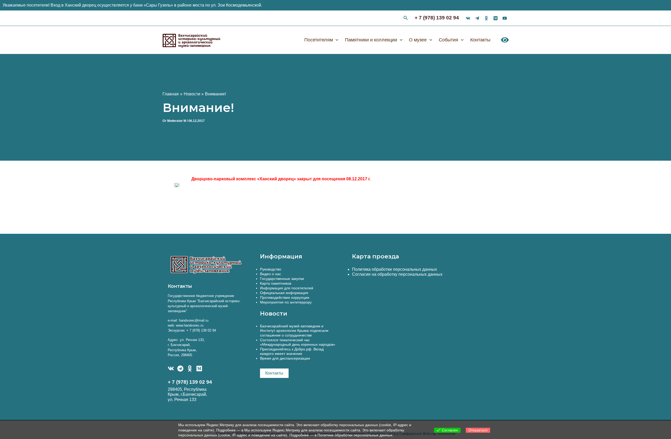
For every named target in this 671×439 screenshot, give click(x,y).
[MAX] (199, 368)
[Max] (495, 18)
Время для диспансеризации (285, 358)
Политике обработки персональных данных (354, 435)
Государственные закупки (282, 279)
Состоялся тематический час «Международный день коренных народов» (297, 342)
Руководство (270, 269)
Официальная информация (284, 293)
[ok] (486, 18)
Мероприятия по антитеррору (286, 302)
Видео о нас (270, 274)
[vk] (468, 18)
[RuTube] (504, 18)
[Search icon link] (405, 18)
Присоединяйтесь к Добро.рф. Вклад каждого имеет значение (292, 351)
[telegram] (477, 18)
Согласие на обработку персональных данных (397, 274)
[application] (335, 39)
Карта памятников (275, 283)
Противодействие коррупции (284, 297)
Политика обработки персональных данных (394, 269)
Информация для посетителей (286, 288)
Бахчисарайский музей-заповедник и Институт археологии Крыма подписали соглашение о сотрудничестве (294, 330)
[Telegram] (180, 368)
